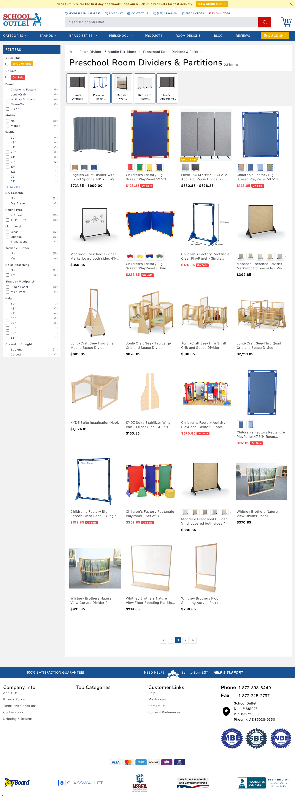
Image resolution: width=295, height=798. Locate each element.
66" (13, 337)
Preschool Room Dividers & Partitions (174, 52)
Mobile (15, 125)
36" (13, 318)
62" (13, 333)
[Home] (70, 51)
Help (151, 693)
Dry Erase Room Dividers (144, 98)
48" (13, 142)
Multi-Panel (19, 291)
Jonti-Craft (18, 94)
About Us (10, 693)
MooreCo (17, 104)
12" (13, 166)
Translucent (19, 241)
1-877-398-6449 (255, 687)
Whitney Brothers (23, 99)
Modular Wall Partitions (122, 98)
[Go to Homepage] (31, 19)
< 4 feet (16, 215)
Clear (14, 231)
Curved (16, 354)
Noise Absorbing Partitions (167, 98)
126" (14, 171)
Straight (16, 349)
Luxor (15, 109)
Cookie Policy (13, 712)
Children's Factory (24, 89)
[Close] (291, 4)
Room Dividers (77, 97)
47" (13, 147)
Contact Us (156, 706)
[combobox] (168, 22)
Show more (13, 187)
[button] (286, 22)
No (13, 120)
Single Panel (19, 287)
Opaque (16, 236)
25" (13, 176)
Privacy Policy (14, 699)
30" (13, 137)
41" (13, 157)
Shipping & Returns (18, 718)
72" (13, 161)
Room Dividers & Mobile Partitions (107, 52)
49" (13, 323)
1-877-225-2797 (254, 695)
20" (13, 152)
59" (13, 303)
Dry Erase (18, 203)
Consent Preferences (164, 712)
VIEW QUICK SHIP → (212, 4)
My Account (157, 699)
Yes (13, 258)
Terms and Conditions (19, 706)
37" (13, 181)
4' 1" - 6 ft (18, 220)
